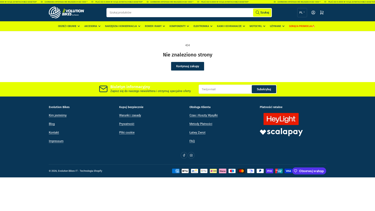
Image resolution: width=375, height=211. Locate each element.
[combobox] (189, 12)
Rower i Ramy (153, 26)
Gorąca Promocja (300, 26)
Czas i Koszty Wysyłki (203, 115)
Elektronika (201, 26)
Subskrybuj (264, 89)
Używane (275, 26)
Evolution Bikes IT (68, 170)
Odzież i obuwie (67, 26)
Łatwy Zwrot (197, 132)
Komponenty (178, 26)
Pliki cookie (127, 132)
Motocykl (256, 26)
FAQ (192, 141)
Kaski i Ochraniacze (229, 26)
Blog (52, 124)
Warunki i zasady (130, 115)
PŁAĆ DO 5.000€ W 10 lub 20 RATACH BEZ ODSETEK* (117, 2)
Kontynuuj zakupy (187, 66)
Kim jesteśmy (58, 115)
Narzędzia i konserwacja (121, 26)
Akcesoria (90, 26)
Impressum (56, 141)
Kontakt (54, 132)
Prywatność (126, 124)
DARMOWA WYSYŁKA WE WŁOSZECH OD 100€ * (64, 2)
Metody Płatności (200, 124)
